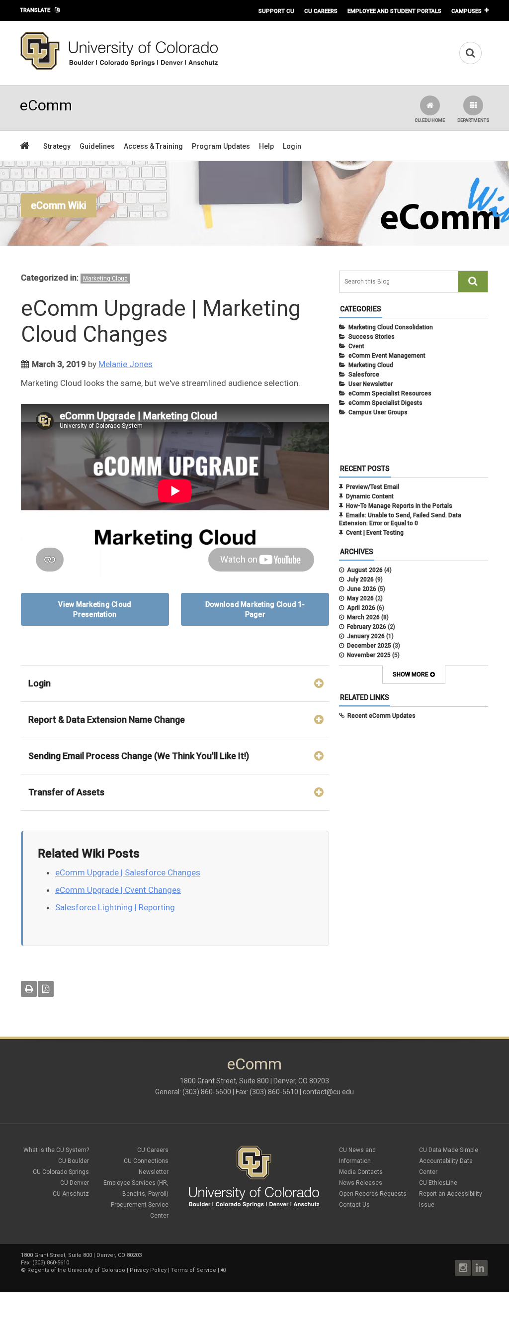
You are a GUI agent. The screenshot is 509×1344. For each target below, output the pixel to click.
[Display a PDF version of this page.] (46, 989)
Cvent (356, 346)
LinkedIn (480, 1268)
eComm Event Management (386, 355)
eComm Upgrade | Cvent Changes (118, 890)
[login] (223, 1270)
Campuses (466, 10)
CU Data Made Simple (448, 1150)
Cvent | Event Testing (375, 532)
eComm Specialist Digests (385, 402)
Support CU (276, 10)
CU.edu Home (430, 120)
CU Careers (321, 10)
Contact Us (354, 1204)
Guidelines (97, 146)
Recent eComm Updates (381, 715)
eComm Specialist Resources (389, 393)
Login (292, 146)
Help (266, 146)
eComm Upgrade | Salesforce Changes (127, 872)
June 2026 (361, 588)
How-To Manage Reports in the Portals (399, 505)
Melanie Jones (125, 364)
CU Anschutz (71, 1193)
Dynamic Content (370, 496)
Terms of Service (193, 1270)
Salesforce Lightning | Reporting (115, 907)
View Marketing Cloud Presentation (94, 609)
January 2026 (366, 636)
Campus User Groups (378, 412)
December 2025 (369, 645)
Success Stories (371, 336)
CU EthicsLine (438, 1182)
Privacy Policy (148, 1270)
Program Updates (221, 146)
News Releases (360, 1182)
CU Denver (74, 1182)
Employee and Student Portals (394, 10)
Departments (473, 120)
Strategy (57, 146)
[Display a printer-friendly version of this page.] (29, 989)
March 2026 (363, 617)
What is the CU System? (56, 1150)
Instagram (463, 1268)
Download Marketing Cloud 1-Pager (255, 609)
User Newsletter (370, 384)
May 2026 (360, 598)
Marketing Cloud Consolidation (390, 327)
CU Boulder (73, 1160)
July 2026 (360, 579)
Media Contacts (361, 1171)
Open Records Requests (373, 1193)
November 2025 (369, 655)
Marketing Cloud (105, 278)
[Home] (119, 68)
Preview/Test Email (372, 486)
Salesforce (363, 374)
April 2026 (361, 607)
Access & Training (153, 146)
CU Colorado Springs (61, 1171)
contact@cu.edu (328, 1092)
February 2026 (366, 626)
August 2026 (365, 570)
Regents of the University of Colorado (76, 1270)
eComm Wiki (58, 205)
